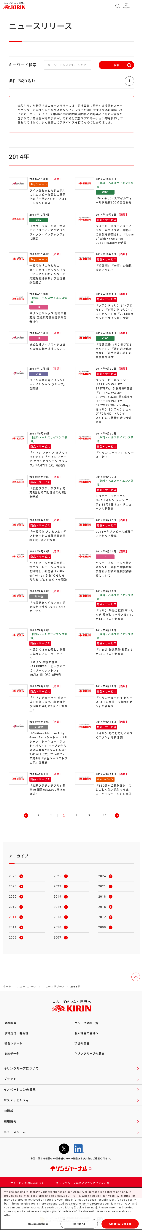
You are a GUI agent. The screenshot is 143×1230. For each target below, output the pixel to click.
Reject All (79, 1223)
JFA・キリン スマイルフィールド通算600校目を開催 (114, 200)
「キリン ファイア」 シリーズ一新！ (115, 455)
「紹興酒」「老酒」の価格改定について (114, 268)
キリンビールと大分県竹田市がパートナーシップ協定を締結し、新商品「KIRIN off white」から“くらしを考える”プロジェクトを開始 (48, 571)
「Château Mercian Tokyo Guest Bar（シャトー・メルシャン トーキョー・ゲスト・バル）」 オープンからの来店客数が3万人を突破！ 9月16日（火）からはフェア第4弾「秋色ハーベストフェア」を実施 (48, 748)
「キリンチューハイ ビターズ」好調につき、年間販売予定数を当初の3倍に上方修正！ (48, 704)
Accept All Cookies (120, 1223)
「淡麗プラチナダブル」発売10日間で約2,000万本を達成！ (47, 790)
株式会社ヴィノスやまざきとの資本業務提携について (47, 347)
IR (38, 307)
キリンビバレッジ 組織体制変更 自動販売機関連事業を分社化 (48, 317)
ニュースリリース (53, 986)
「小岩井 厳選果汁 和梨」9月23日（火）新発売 (114, 652)
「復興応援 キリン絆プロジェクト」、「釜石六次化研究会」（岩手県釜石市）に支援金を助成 (114, 351)
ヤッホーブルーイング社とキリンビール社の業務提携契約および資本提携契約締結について (114, 569)
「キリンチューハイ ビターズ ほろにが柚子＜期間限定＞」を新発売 (114, 702)
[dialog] (71, 1208)
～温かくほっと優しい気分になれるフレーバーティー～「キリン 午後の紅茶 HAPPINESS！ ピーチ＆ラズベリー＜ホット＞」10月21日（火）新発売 (47, 662)
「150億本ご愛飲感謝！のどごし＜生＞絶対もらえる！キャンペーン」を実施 (114, 790)
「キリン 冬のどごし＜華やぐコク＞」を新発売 (114, 735)
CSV (105, 192)
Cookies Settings (38, 1224)
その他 (38, 596)
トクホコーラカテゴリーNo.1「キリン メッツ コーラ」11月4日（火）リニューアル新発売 (114, 503)
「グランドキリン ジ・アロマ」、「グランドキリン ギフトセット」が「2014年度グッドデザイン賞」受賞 (115, 312)
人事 (39, 373)
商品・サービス (106, 219)
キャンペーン (38, 184)
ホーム (7, 986)
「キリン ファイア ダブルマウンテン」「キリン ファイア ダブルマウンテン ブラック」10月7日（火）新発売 (48, 459)
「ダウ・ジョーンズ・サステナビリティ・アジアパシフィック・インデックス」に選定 (47, 232)
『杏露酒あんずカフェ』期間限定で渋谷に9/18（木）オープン (48, 607)
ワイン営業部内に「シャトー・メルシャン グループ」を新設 (47, 384)
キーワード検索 (22, 65)
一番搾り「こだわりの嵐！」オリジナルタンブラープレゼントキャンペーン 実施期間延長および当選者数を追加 (47, 274)
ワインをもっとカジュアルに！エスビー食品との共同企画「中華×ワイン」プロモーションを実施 (48, 197)
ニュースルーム (27, 986)
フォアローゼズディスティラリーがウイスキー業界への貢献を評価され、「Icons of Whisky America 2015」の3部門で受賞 (115, 234)
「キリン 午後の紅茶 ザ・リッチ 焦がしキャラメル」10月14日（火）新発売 (115, 615)
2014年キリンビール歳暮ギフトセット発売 (115, 534)
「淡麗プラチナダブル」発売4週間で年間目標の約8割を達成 (47, 492)
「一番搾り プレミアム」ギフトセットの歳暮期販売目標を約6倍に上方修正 (47, 536)
